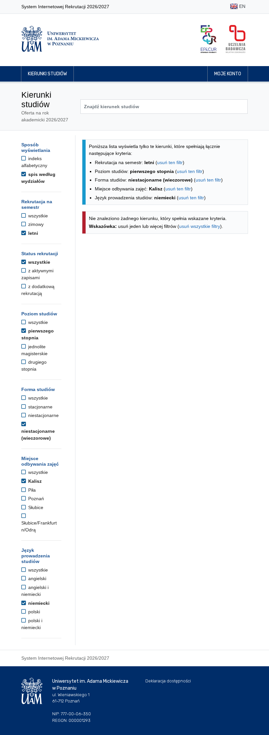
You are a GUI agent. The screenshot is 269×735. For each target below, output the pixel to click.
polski (33, 611)
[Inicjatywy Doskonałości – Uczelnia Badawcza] (235, 39)
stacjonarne (39, 406)
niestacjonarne (43, 415)
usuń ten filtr (170, 162)
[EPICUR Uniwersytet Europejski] (208, 39)
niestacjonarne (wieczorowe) (38, 435)
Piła (31, 490)
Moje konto (227, 74)
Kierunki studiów (47, 74)
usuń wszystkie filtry (199, 226)
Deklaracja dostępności (168, 680)
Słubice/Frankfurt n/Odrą (39, 526)
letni (32, 233)
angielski (36, 578)
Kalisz (34, 481)
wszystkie (37, 215)
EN (241, 6)
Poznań (35, 498)
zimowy (35, 224)
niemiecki (38, 603)
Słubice (35, 507)
